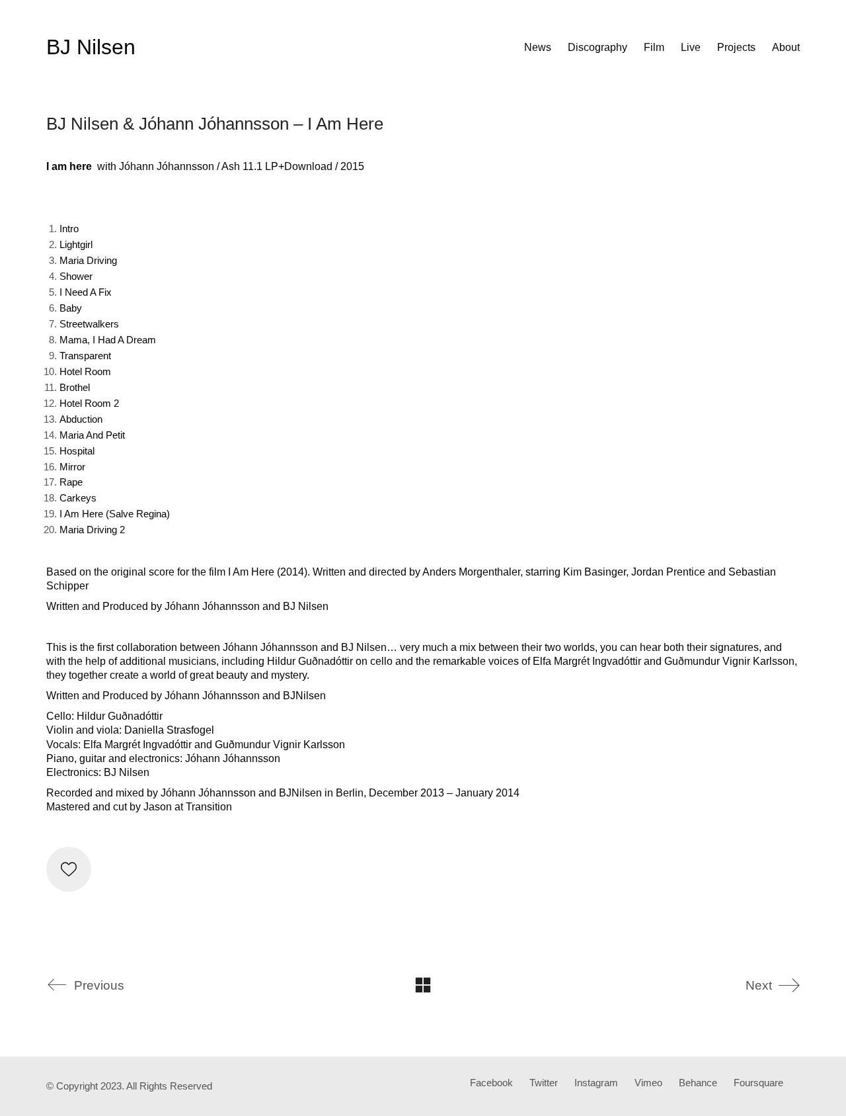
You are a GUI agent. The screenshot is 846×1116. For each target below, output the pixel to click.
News (537, 47)
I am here (69, 166)
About (786, 47)
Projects (736, 47)
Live (691, 47)
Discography (597, 47)
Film (654, 47)
